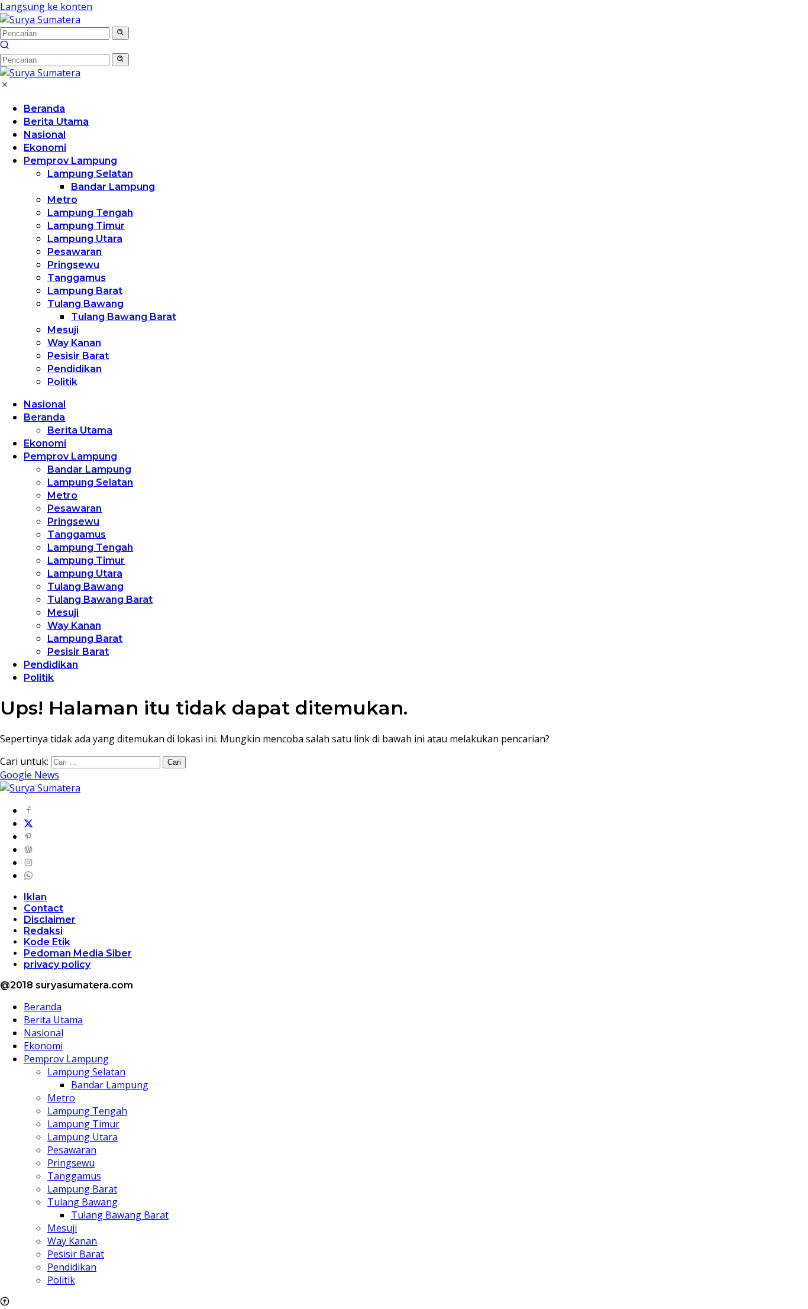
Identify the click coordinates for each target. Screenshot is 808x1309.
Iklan (35, 897)
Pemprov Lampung (70, 160)
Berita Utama (56, 121)
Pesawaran (74, 251)
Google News (29, 774)
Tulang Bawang (85, 303)
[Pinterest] (28, 836)
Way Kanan (74, 342)
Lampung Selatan (90, 173)
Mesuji (63, 329)
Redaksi (43, 930)
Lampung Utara (84, 238)
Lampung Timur (86, 225)
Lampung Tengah (90, 212)
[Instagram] (28, 862)
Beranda (44, 108)
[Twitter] (28, 823)
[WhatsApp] (28, 875)
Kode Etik (47, 942)
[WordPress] (28, 849)
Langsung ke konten (46, 6)
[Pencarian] (4, 46)
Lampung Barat (84, 290)
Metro (62, 199)
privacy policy (57, 964)
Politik (62, 381)
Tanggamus (76, 277)
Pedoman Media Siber (78, 953)
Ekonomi (45, 147)
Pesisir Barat (78, 355)
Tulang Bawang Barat (123, 316)
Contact (43, 908)
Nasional (45, 134)
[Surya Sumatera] (40, 19)
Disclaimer (50, 919)
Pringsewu (73, 264)
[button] (120, 33)
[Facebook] (28, 810)
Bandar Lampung (113, 186)
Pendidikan (74, 368)
